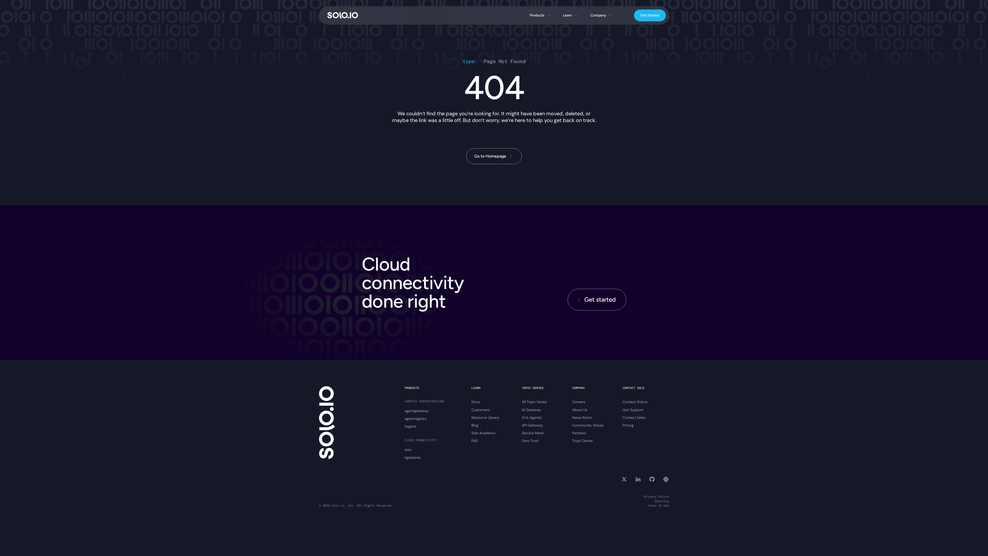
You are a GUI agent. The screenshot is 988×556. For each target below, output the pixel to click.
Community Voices (588, 425)
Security (662, 501)
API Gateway (532, 425)
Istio (408, 449)
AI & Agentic (532, 417)
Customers (480, 409)
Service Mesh (533, 433)
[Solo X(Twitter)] (624, 479)
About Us (579, 409)
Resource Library (485, 417)
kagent (410, 426)
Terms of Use (658, 506)
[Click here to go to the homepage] (342, 15)
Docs (475, 401)
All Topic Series (534, 401)
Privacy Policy (656, 497)
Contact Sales (634, 417)
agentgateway (417, 411)
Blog (474, 425)
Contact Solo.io (635, 401)
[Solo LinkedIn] (638, 479)
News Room (582, 417)
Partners (579, 433)
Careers (578, 401)
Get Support (633, 409)
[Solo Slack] (666, 479)
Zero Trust (530, 440)
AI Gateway (531, 409)
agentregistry (416, 418)
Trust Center (582, 440)
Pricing (628, 425)
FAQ (474, 440)
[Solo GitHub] (652, 479)
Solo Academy (483, 433)
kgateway (413, 457)
